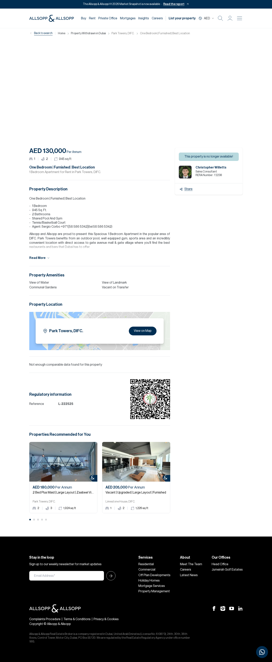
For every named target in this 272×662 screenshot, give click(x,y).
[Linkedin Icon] (240, 608)
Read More (37, 258)
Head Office (220, 564)
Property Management (154, 591)
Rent (92, 18)
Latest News (189, 575)
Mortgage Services (151, 586)
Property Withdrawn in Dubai (88, 33)
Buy (83, 18)
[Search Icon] (220, 18)
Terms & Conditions (77, 619)
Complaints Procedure (45, 619)
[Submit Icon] (109, 576)
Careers (157, 18)
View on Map (143, 330)
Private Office (107, 18)
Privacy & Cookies (106, 619)
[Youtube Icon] (231, 608)
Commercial (146, 569)
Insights (143, 18)
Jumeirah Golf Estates (227, 569)
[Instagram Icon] (222, 608)
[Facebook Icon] (214, 608)
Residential (146, 564)
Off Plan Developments (154, 575)
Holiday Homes (149, 580)
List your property (182, 18)
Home (61, 33)
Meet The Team (191, 564)
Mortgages (128, 18)
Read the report (173, 4)
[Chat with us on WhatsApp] (262, 652)
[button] (230, 18)
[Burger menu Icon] (239, 18)
